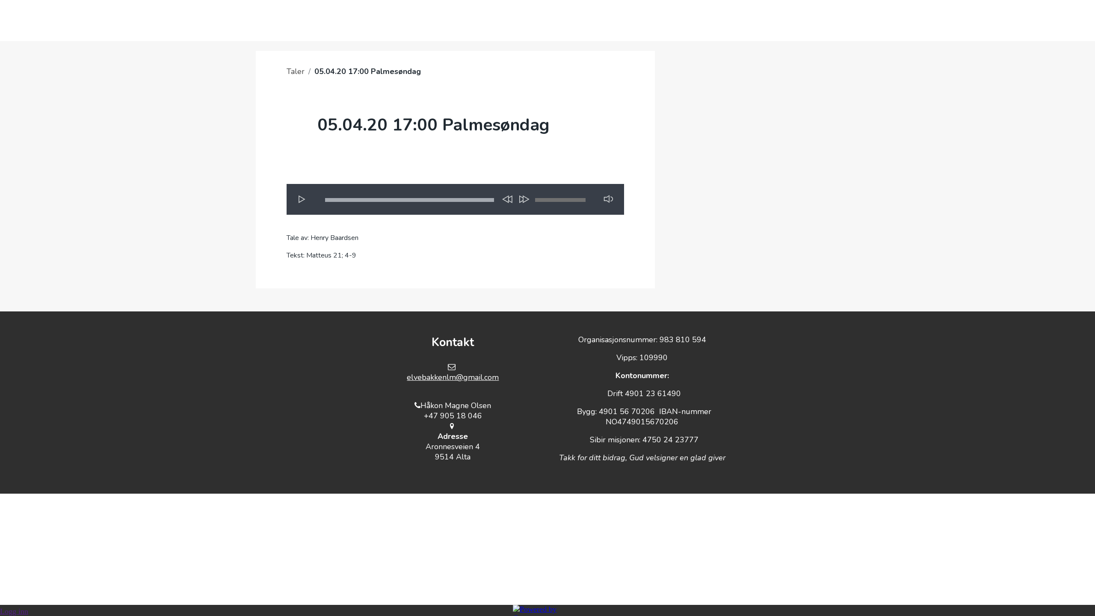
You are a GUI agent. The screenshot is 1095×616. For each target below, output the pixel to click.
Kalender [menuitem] (510, 20)
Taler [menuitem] (684, 20)
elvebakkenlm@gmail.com (453, 377)
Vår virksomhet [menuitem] (433, 20)
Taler (296, 71)
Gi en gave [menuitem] (575, 20)
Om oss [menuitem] (634, 20)
